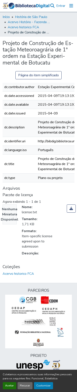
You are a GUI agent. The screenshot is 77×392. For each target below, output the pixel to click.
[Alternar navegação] (71, 6)
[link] (71, 208)
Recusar (25, 385)
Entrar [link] (60, 5)
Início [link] (6, 17)
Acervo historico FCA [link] (23, 27)
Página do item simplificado (38, 75)
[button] (29, 5)
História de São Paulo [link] (31, 17)
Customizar (43, 385)
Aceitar (9, 385)
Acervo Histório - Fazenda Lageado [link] (29, 22)
